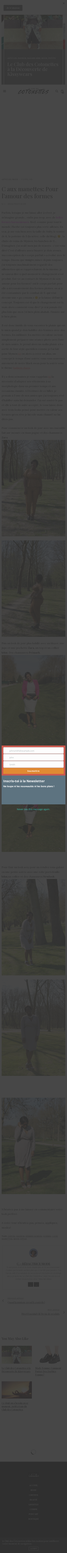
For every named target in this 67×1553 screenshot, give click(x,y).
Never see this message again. (33, 809)
